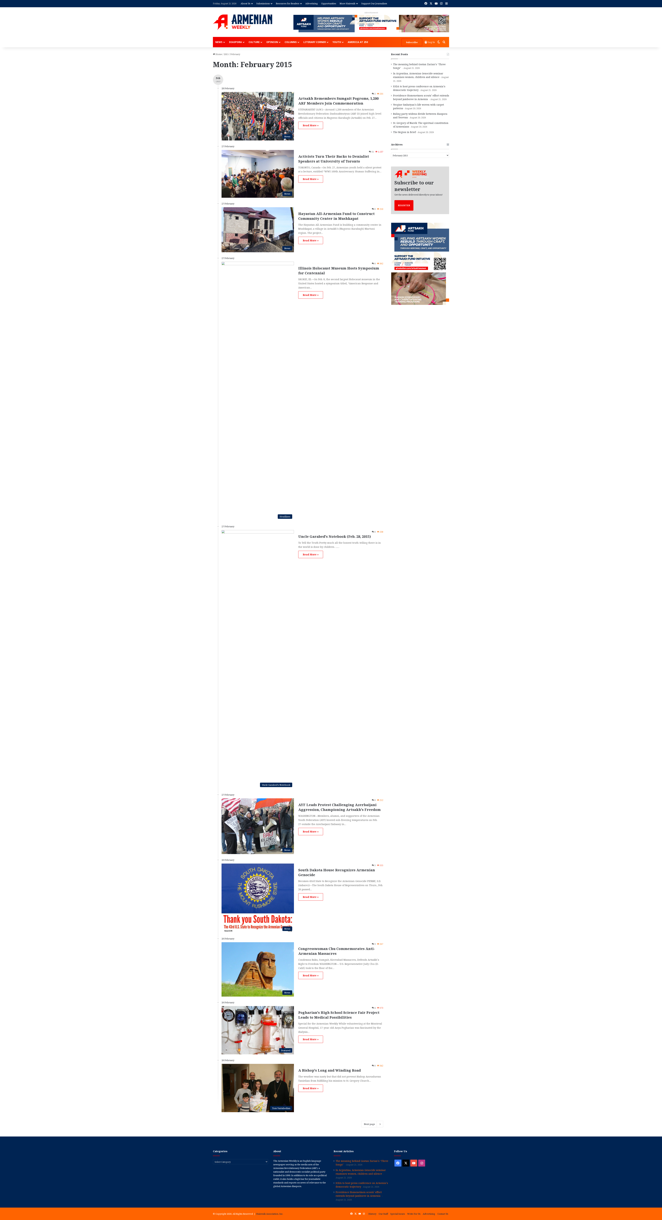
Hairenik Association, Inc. (269, 1213)
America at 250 (358, 42)
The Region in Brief (404, 132)
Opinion (272, 42)
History (372, 1213)
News (218, 42)
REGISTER (404, 205)
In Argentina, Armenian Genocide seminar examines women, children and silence (361, 1171)
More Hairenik (347, 3)
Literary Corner (314, 42)
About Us (245, 3)
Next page (369, 1124)
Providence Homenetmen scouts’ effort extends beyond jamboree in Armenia (359, 1193)
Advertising (311, 3)
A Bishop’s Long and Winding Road (329, 1070)
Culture (254, 42)
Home (218, 54)
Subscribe (412, 42)
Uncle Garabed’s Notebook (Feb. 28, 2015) (334, 536)
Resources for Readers (287, 3)
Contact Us (442, 1213)
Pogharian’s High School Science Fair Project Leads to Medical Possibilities (338, 1015)
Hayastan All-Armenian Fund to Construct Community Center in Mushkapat (336, 216)
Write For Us (413, 1213)
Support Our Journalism (374, 3)
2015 (226, 54)
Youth (337, 42)
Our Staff (383, 1213)
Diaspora (235, 42)
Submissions (263, 3)
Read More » (311, 125)
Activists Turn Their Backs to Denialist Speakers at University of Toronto (333, 159)
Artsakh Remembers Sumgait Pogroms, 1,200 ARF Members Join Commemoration (338, 101)
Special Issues (397, 1213)
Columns (291, 42)
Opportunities (328, 3)
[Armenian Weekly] (242, 22)
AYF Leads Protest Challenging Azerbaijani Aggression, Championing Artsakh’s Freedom (339, 807)
